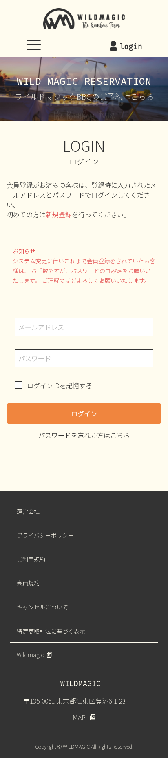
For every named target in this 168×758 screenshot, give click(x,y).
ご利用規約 (31, 559)
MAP (79, 717)
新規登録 (59, 214)
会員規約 (28, 583)
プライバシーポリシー (45, 535)
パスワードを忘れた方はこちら (84, 435)
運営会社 (28, 511)
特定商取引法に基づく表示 (51, 631)
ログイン (84, 413)
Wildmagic (30, 655)
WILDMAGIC (84, 18)
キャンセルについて (42, 607)
